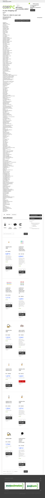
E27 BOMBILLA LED (6, 174)
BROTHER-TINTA (6, 26)
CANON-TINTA (5, 27)
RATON (4, 109)
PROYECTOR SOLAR (6, 186)
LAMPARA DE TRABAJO (7, 190)
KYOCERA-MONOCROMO (7, 50)
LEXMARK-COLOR (6, 53)
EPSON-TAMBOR (6, 57)
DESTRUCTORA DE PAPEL (7, 208)
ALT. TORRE (5, 88)
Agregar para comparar (8, 270)
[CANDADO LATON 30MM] (9, 326)
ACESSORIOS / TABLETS (7, 74)
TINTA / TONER (5, 23)
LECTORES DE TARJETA (7, 99)
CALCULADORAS (6, 206)
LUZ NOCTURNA (6, 192)
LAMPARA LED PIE (6, 202)
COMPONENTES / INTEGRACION (8, 116)
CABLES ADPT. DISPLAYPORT (8, 157)
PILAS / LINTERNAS (6, 158)
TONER (4, 33)
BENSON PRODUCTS (35, 228)
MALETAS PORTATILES (7, 106)
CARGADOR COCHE (6, 78)
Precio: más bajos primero (8, 233)
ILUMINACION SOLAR (7, 186)
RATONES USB (5, 109)
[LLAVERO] (20, 224)
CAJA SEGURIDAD (15, 228)
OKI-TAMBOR (5, 45)
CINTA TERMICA (6, 67)
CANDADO (5, 227)
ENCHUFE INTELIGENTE (7, 114)
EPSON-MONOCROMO (7, 55)
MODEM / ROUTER (6, 112)
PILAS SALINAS (5, 160)
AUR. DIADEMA (5, 90)
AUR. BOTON (5, 91)
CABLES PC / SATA (6, 155)
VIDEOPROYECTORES (6, 95)
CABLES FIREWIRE (6, 156)
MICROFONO (5, 96)
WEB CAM (4, 100)
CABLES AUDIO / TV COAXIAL (8, 150)
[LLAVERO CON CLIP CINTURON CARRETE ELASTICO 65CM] (22, 434)
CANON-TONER (5, 46)
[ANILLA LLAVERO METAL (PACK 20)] (22, 326)
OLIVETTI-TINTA (5, 29)
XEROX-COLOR (5, 59)
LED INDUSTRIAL (6, 184)
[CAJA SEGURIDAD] (15, 224)
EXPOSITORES (5, 210)
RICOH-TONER (5, 60)
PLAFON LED (5, 185)
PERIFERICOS (5, 98)
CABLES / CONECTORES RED (8, 151)
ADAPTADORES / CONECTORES (8, 81)
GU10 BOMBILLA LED (6, 177)
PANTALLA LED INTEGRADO (8, 183)
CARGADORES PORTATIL (7, 107)
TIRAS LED (4, 170)
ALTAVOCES (5, 137)
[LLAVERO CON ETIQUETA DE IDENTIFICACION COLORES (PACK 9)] (9, 283)
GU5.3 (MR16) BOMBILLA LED (8, 176)
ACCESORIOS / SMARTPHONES (8, 76)
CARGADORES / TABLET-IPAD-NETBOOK (10, 75)
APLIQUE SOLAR (6, 188)
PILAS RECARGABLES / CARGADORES (9, 162)
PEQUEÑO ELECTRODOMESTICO (8, 196)
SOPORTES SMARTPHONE (7, 79)
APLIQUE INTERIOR (6, 203)
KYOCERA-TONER (6, 49)
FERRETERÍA (8, 214)
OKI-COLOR (5, 45)
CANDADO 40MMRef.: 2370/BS (8, 440)
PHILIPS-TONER (5, 65)
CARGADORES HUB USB (7, 101)
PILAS (4, 159)
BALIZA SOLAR (5, 187)
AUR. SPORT (5, 92)
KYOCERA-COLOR (6, 51)
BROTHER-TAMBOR (6, 42)
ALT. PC (4, 86)
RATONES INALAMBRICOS (7, 110)
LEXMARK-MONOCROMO (7, 52)
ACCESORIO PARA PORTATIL (8, 125)
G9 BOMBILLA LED (6, 176)
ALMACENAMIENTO (6, 102)
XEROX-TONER (5, 58)
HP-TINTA (4, 25)
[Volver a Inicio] (4, 214)
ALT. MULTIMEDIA (6, 87)
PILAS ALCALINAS (6, 159)
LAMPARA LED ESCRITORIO (8, 201)
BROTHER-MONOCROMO (7, 41)
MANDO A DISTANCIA (7, 97)
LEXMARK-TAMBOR (6, 54)
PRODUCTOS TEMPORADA (7, 197)
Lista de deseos (33, 215)
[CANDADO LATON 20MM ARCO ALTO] (9, 364)
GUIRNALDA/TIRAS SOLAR (7, 189)
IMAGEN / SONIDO (6, 84)
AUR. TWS (4, 89)
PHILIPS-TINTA (5, 31)
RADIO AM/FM (5, 93)
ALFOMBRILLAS (5, 111)
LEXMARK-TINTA (6, 28)
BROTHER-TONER (6, 40)
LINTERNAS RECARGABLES (7, 163)
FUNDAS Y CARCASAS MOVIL (8, 77)
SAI (3, 80)
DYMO (4, 72)
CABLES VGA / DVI (6, 153)
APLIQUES (4, 203)
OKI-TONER (5, 43)
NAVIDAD (4, 198)
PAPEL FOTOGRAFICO (7, 207)
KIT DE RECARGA (6, 69)
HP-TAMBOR (5, 36)
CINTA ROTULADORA (6, 71)
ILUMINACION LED (6, 167)
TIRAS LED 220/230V (6, 171)
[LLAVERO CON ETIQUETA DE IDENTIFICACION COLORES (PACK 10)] (22, 283)
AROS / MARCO (5, 180)
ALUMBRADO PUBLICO (7, 191)
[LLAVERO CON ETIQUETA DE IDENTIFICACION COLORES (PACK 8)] (22, 242)
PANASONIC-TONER (6, 65)
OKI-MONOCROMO (6, 44)
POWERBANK (5, 166)
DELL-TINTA (5, 30)
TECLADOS (5, 135)
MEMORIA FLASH (6, 102)
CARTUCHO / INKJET (6, 24)
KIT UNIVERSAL (5, 70)
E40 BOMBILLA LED (6, 173)
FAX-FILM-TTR (5, 66)
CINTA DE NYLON (6, 68)
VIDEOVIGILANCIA (6, 196)
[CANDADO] (5, 224)
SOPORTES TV (5, 85)
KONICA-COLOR (6, 64)
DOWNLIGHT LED (6, 181)
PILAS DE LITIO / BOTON (7, 161)
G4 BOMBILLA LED (6, 178)
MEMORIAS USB (6, 103)
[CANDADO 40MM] (9, 434)
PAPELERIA (5, 206)
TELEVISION (5, 94)
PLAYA (4, 199)
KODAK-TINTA (5, 32)
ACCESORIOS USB (6, 99)
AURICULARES (5, 140)
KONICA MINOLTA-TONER (7, 62)
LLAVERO (20, 227)
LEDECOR (4, 194)
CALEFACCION (5, 195)
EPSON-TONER (5, 55)
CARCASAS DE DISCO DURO (8, 82)
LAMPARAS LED (5, 200)
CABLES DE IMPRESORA (7, 156)
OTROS (4, 205)
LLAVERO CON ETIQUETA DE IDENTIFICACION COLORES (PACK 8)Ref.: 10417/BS (22, 250)
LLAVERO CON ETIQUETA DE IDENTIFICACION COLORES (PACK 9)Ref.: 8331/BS (9, 291)
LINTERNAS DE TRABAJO (7, 165)
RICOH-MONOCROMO (7, 61)
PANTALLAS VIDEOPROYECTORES (9, 147)
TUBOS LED (5, 168)
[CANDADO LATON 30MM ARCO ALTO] (9, 397)
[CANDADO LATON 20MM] (9, 242)
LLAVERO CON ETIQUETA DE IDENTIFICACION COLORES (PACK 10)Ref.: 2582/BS (21, 292)
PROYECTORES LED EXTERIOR (8, 182)
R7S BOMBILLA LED (6, 179)
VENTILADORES (5, 193)
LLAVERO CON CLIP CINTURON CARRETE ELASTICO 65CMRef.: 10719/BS (22, 442)
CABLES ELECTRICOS (6, 152)
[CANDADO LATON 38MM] (22, 397)
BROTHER (4, 72)
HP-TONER (5, 34)
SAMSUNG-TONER (6, 37)
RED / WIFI (5, 112)
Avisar (23, 381)
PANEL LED (5, 169)
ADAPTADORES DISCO (7, 83)
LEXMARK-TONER (6, 52)
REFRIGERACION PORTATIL (7, 108)
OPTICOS (4, 105)
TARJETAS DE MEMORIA (7, 104)
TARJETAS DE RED (6, 113)
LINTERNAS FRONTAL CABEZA (8, 166)
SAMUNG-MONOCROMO (7, 38)
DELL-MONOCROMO (6, 48)
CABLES (4, 149)
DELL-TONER (5, 47)
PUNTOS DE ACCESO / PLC (7, 115)
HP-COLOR (5, 35)
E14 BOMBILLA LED (6, 175)
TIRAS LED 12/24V (6, 172)
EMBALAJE (5, 209)
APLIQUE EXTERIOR (6, 204)
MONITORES (5, 92)
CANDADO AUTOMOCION (10, 228)
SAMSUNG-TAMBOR (6, 39)
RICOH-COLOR (5, 62)
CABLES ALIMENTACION (7, 154)
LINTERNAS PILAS (6, 164)
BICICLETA (4, 211)
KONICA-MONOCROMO (7, 63)
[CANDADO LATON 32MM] (22, 364)
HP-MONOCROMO (6, 35)
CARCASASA (5, 82)
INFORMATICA (5, 73)
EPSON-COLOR (5, 56)
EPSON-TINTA (5, 25)
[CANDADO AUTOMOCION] (10, 224)
